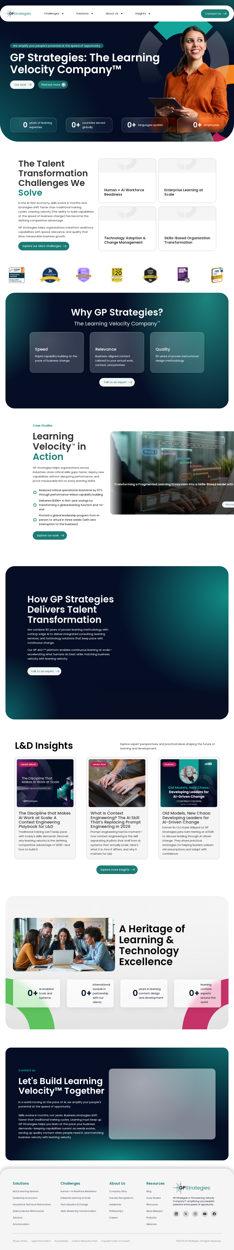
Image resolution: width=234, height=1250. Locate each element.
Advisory (17, 1217)
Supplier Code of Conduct (115, 1241)
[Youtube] (204, 1214)
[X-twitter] (185, 1214)
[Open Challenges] (62, 13)
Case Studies (153, 1197)
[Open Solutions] (92, 13)
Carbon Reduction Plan (84, 1241)
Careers (113, 1217)
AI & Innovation (21, 1224)
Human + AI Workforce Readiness (79, 1191)
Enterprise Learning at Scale (75, 1197)
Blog (148, 1191)
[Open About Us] (121, 13)
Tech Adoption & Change (74, 1204)
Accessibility (61, 1241)
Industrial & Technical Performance (32, 1204)
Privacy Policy (20, 1241)
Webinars (151, 1224)
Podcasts (151, 1217)
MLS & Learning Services (26, 1191)
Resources (152, 1204)
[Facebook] (214, 1214)
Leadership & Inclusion (25, 1197)
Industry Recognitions (121, 1197)
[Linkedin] (176, 1214)
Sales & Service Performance (28, 1211)
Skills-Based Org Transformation (78, 1211)
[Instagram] (195, 1214)
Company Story (118, 1191)
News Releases (154, 1211)
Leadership (115, 1204)
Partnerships (116, 1211)
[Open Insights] (149, 13)
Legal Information (41, 1241)
